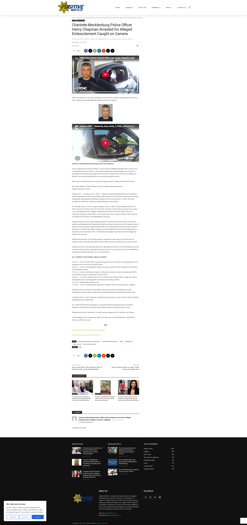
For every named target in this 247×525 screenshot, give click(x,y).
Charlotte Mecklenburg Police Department (89, 341)
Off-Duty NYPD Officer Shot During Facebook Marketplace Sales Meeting (128, 461)
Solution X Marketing (101, 523)
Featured (79, 18)
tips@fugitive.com (110, 513)
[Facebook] (86, 51)
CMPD (121, 341)
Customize (12, 517)
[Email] (108, 51)
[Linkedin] (99, 51)
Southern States (80, 20)
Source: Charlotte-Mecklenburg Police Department (88, 330)
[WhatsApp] (95, 51)
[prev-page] (73, 405)
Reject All (25, 517)
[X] (90, 51)
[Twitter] (155, 497)
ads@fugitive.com (115, 515)
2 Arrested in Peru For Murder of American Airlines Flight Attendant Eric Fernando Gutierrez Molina (81, 398)
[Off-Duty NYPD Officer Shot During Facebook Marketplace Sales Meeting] (112, 462)
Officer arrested (77, 344)
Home (73, 18)
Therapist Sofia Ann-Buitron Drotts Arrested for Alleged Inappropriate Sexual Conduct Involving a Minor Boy (128, 398)
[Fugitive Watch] (73, 7)
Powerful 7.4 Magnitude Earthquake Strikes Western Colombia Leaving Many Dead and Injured (105, 398)
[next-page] (76, 405)
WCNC (80, 347)
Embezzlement (129, 341)
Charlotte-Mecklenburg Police (110, 341)
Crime (74, 20)
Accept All (38, 517)
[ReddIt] (104, 51)
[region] (25, 511)
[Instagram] (150, 497)
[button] (190, 7)
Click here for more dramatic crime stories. (86, 335)
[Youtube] (160, 497)
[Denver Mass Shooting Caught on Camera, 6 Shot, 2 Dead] (112, 472)
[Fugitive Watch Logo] (83, 498)
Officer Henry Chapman (89, 344)
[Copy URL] (112, 51)
